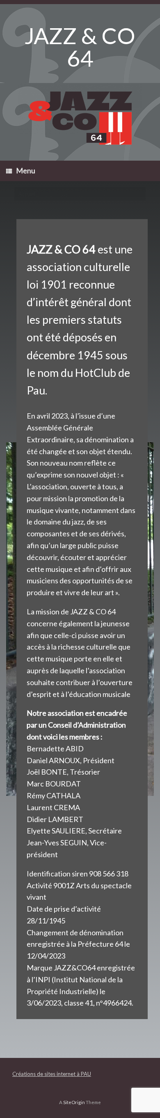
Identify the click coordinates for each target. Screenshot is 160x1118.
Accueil (26, 193)
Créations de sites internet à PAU (51, 1074)
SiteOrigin (74, 1102)
